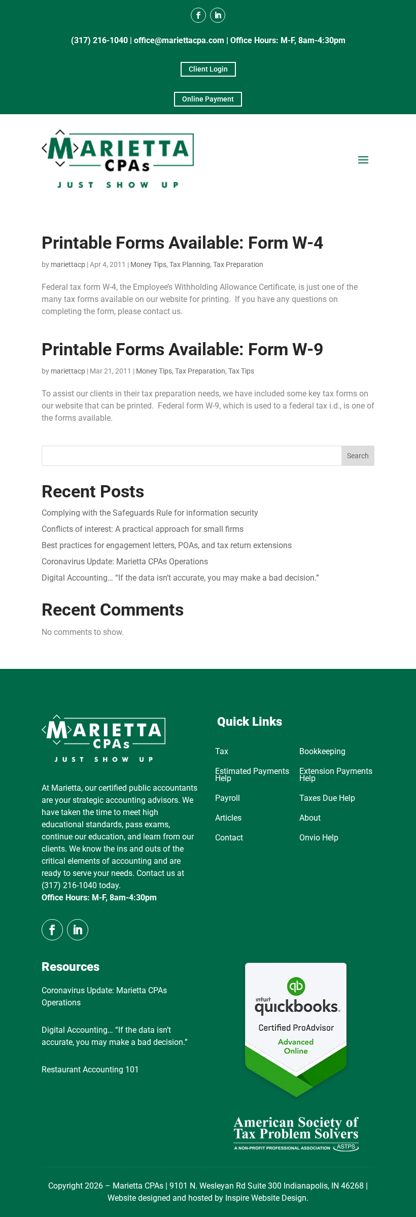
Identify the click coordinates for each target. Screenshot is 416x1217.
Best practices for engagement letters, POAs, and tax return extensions (167, 545)
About (310, 819)
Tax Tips (241, 371)
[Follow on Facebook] (198, 15)
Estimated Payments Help (252, 775)
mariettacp (68, 264)
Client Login (208, 69)
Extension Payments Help (335, 775)
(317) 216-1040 (99, 40)
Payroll (227, 799)
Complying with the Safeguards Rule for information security (150, 513)
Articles (228, 819)
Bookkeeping (322, 752)
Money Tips (148, 264)
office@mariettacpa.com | (182, 40)
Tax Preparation (238, 264)
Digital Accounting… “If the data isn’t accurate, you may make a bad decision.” (180, 578)
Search (358, 456)
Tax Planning (189, 264)
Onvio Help (318, 838)
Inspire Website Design (265, 1198)
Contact (229, 838)
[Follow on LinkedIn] (217, 15)
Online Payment (208, 99)
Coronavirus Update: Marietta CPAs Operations (125, 561)
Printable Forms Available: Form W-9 (183, 349)
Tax (221, 752)
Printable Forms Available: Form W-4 (183, 242)
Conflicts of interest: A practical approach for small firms (143, 529)
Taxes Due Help (327, 799)
